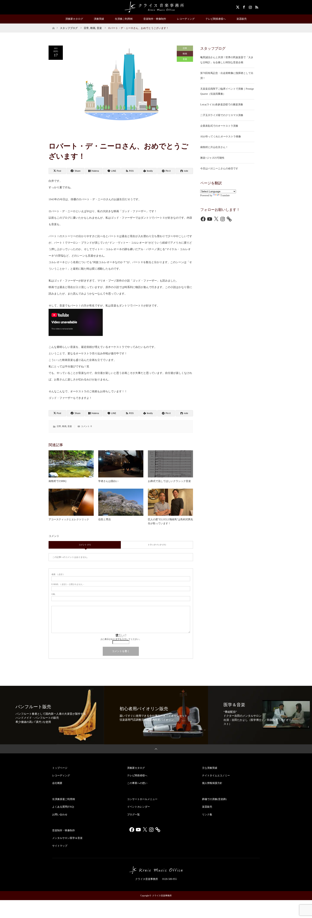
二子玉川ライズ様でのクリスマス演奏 (221, 115)
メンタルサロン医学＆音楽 (67, 838)
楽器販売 (242, 19)
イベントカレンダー (138, 806)
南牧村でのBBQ (57, 481)
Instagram (250, 6)
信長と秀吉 (104, 519)
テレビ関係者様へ (215, 19)
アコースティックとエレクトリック (69, 519)
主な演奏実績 (209, 768)
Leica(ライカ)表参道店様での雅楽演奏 (221, 104)
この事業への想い (137, 783)
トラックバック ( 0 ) (157, 545)
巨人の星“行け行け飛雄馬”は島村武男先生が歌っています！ (170, 521)
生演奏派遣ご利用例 (63, 799)
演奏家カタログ (74, 19)
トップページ (59, 768)
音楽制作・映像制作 (154, 19)
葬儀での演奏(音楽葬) (214, 799)
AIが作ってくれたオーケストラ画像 (220, 136)
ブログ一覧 (133, 814)
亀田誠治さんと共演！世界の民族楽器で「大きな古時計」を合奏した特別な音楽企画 (226, 60)
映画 (185, 53)
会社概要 (57, 783)
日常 (185, 48)
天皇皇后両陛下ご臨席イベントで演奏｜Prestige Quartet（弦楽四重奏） (227, 91)
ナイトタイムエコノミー (216, 775)
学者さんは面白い (108, 481)
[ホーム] (53, 24)
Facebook (243, 6)
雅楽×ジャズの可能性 (212, 157)
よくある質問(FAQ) (63, 806)
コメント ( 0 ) (85, 545)
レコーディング (186, 19)
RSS (256, 6)
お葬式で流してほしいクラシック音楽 (169, 481)
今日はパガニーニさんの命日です (219, 168)
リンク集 (207, 814)
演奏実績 (99, 19)
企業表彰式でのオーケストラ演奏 (219, 126)
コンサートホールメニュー (142, 799)
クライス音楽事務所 (162, 895)
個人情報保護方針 (212, 783)
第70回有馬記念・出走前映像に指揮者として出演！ (226, 76)
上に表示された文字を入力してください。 (120, 639)
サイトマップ (59, 845)
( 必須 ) (57, 574)
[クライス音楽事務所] (156, 7)
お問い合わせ (59, 814)
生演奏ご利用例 (124, 19)
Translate (225, 195)
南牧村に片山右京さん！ (214, 147)
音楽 (185, 59)
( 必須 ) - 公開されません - (67, 584)
